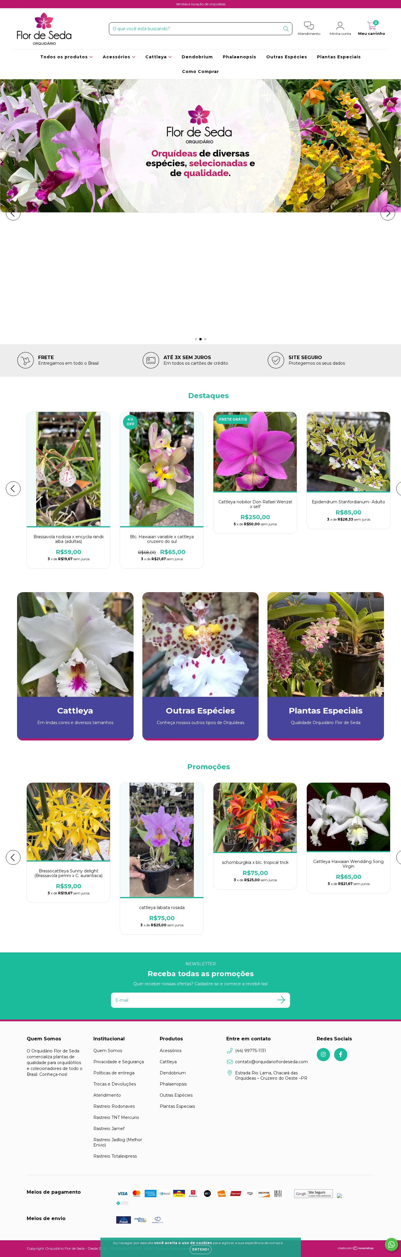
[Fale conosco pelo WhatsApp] (391, 1244)
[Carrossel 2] (200, 213)
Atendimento (107, 1095)
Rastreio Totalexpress (115, 1156)
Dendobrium (197, 57)
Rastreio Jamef (108, 1128)
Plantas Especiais (339, 57)
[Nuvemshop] (356, 1249)
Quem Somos (107, 1050)
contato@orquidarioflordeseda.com (271, 1061)
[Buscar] (286, 28)
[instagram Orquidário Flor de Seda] (21, 4)
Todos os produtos (64, 57)
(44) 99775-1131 (250, 1050)
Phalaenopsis (239, 57)
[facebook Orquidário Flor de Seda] (29, 4)
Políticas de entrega (113, 1073)
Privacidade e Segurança (118, 1061)
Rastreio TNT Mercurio (116, 1117)
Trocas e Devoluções (114, 1084)
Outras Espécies (286, 57)
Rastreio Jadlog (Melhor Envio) (117, 1142)
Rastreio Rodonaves (114, 1106)
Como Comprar (200, 71)
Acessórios (117, 57)
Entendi (200, 1249)
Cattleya (156, 57)
